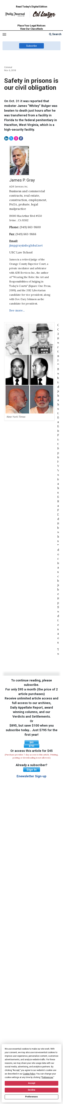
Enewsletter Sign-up (31, 776)
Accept (31, 1083)
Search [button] (56, 34)
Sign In (32, 769)
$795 (31, 745)
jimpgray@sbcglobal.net (26, 245)
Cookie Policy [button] (29, 1074)
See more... (17, 310)
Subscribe (31, 45)
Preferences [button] (47, 1077)
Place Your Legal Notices (31, 25)
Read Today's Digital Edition (31, 6)
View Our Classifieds (31, 28)
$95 (32, 742)
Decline (31, 1090)
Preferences (31, 1097)
